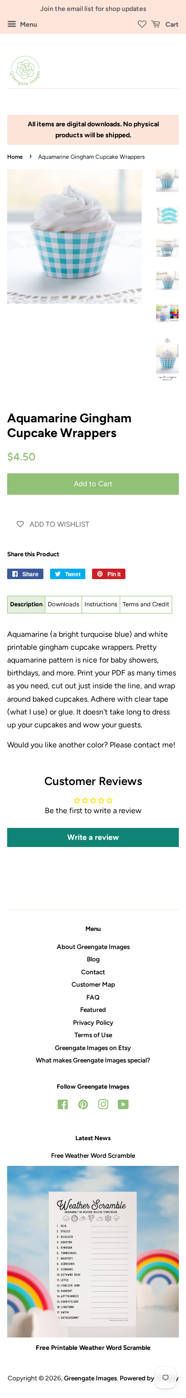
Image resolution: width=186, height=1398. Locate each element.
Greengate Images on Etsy (93, 1047)
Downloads (63, 604)
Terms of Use (93, 1035)
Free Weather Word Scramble (93, 1155)
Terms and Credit (146, 604)
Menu (28, 24)
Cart (171, 24)
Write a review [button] (93, 837)
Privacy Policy (93, 1022)
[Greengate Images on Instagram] (103, 1106)
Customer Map (93, 984)
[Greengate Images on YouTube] (123, 1106)
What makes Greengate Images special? (93, 1060)
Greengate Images (90, 1378)
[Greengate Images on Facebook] (62, 1106)
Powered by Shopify (149, 1378)
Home (15, 156)
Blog (93, 959)
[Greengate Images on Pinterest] (83, 1106)
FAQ (93, 997)
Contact (93, 972)
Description (26, 604)
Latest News (93, 1138)
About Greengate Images (93, 946)
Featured (93, 1009)
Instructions (100, 604)
